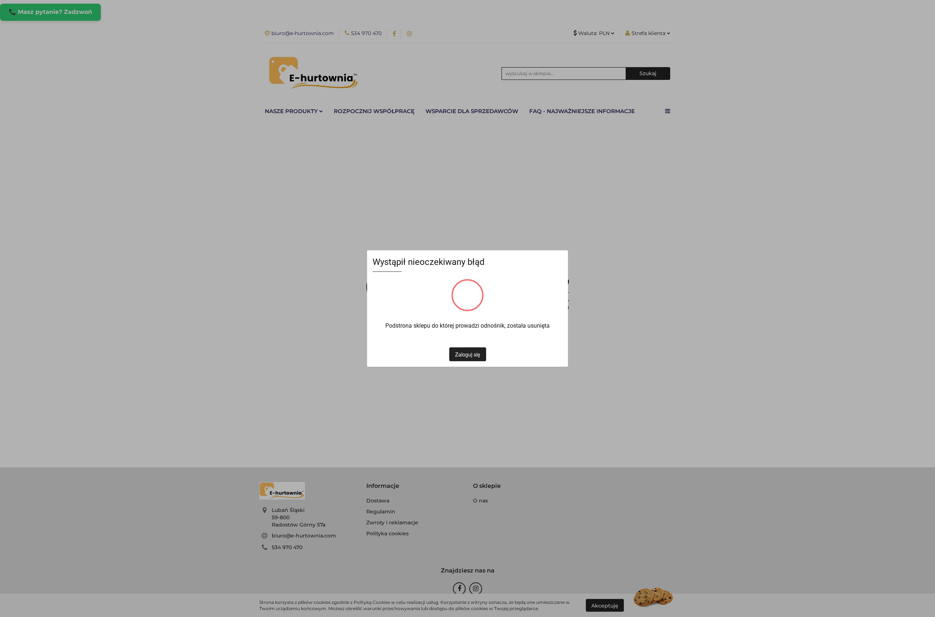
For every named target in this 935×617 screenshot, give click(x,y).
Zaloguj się (467, 354)
